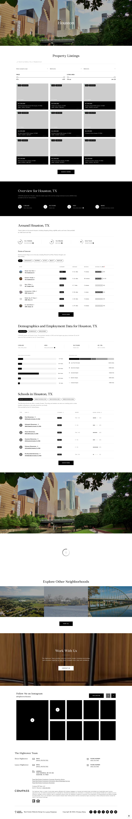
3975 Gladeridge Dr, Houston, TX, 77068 (33, 455)
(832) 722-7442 (94, 766)
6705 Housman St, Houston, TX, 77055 (32, 440)
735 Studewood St (29, 272)
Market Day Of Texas (30, 298)
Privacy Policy (81, 812)
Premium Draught (29, 277)
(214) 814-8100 (46, 788)
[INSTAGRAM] (95, 811)
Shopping (38, 260)
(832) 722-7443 (94, 760)
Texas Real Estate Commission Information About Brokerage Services (51, 781)
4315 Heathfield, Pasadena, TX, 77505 (32, 448)
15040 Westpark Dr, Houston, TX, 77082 (33, 426)
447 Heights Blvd (29, 286)
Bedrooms (86, 68)
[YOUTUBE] (107, 811)
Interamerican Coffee (30, 291)
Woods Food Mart (29, 271)
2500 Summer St (29, 293)
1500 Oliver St (28, 300)
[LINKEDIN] (99, 811)
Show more (66, 314)
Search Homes (66, 172)
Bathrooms (53, 68)
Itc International (29, 304)
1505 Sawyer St (29, 306)
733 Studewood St (29, 279)
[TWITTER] (103, 811)
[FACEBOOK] (90, 811)
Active (45, 260)
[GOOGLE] (111, 811)
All (21, 260)
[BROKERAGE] (115, 811)
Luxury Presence (51, 812)
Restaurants (29, 260)
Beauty (52, 260)
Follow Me (96, 695)
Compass (73, 791)
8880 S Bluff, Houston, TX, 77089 (31, 433)
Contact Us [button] (66, 668)
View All (66, 623)
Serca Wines (28, 284)
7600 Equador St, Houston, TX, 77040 (32, 418)
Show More (66, 463)
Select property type (22, 68)
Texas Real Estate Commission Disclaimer (43, 783)
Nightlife (60, 260)
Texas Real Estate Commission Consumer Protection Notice (48, 779)
